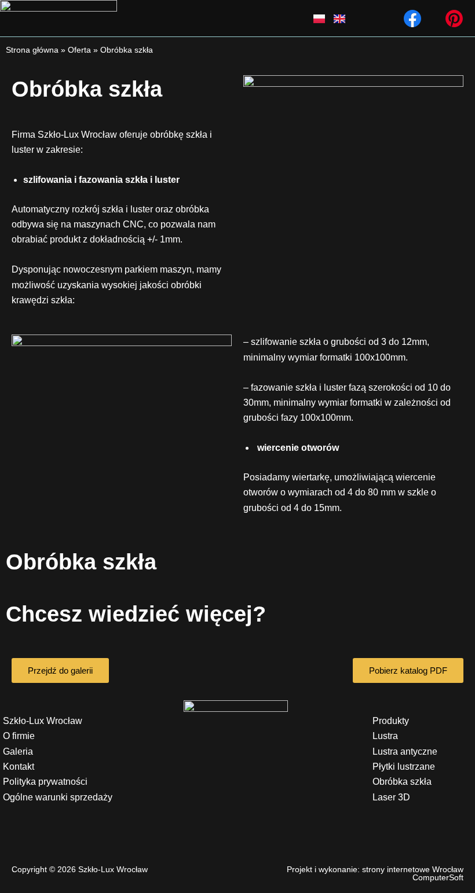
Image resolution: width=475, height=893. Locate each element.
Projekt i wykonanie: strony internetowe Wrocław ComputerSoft (375, 873)
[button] (235, 17)
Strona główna (32, 50)
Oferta (79, 50)
